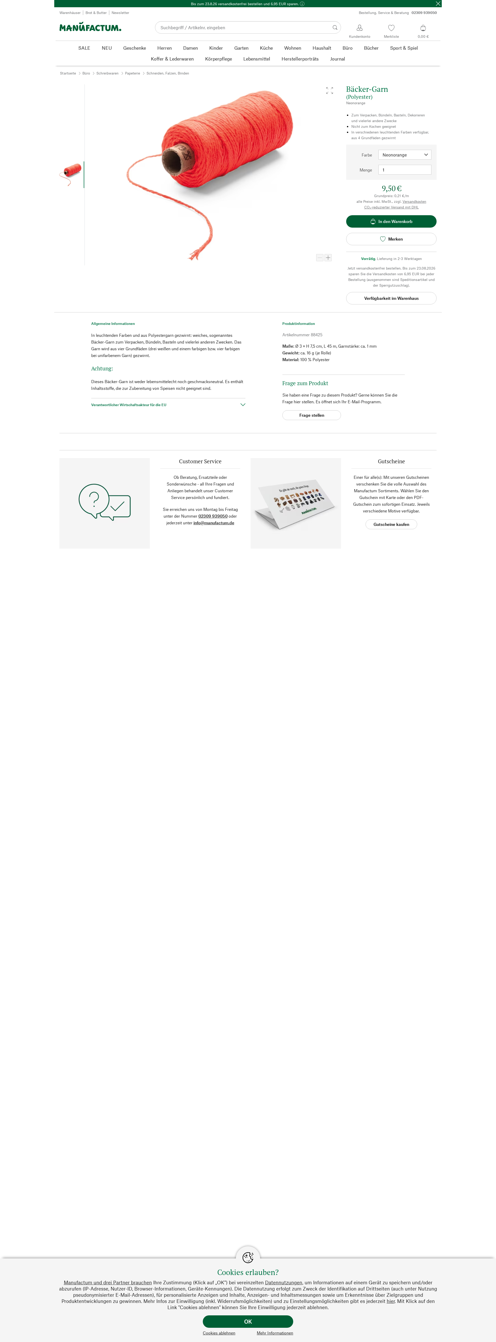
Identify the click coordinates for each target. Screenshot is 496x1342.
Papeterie (132, 73)
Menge (366, 169)
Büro (86, 73)
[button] (329, 90)
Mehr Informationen (275, 1332)
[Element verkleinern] (319, 257)
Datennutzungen (283, 1282)
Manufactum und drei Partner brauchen (108, 1282)
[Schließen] (438, 3)
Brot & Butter (96, 12)
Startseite (68, 73)
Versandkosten (414, 201)
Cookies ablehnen (219, 1332)
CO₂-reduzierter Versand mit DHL (391, 207)
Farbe (367, 154)
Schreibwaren (107, 73)
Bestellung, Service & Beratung (398, 12)
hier (391, 1301)
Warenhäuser (70, 12)
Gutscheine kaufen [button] (391, 524)
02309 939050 (213, 515)
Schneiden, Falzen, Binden (167, 73)
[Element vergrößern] (328, 257)
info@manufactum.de (213, 522)
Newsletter (120, 12)
